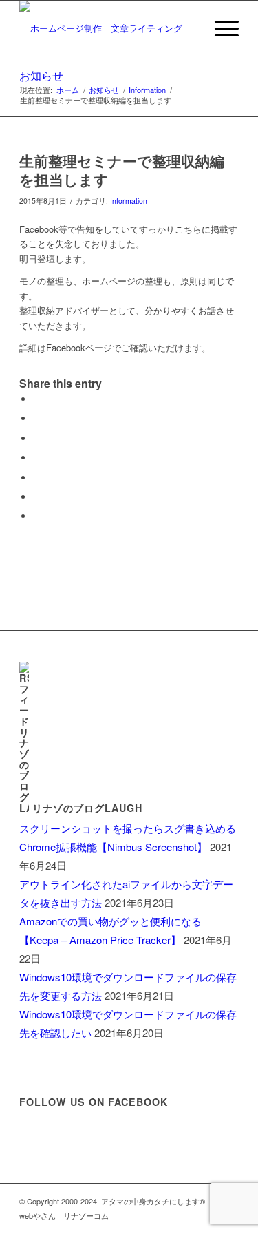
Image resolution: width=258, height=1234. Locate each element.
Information (128, 201)
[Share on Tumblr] (36, 496)
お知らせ (41, 75)
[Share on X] (36, 418)
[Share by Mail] (36, 516)
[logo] (107, 28)
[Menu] (220, 28)
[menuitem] (220, 28)
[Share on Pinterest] (36, 457)
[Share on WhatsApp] (36, 438)
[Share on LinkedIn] (36, 477)
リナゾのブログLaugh (87, 808)
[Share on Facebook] (36, 399)
